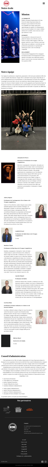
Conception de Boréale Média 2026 (24, 465)
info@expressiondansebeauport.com (33, 433)
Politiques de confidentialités (24, 456)
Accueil (24, 439)
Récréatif (24, 444)
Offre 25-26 (24, 451)
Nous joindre (24, 453)
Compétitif (24, 449)
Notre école (24, 442)
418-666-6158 (27, 431)
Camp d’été (24, 446)
